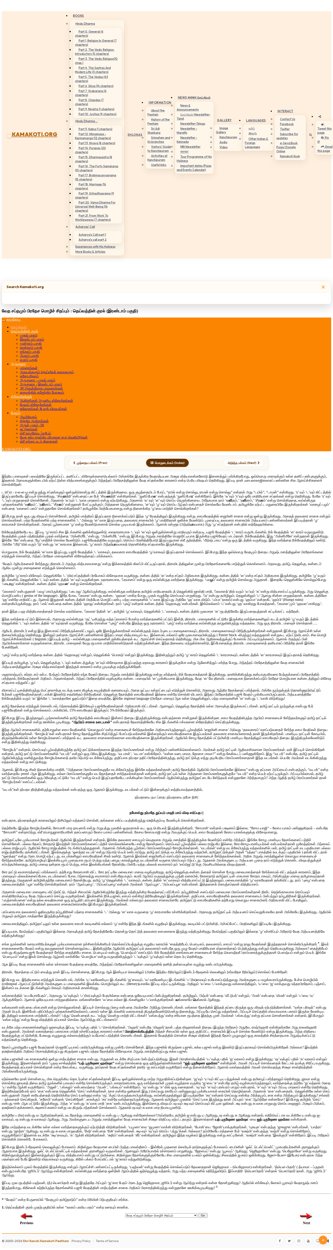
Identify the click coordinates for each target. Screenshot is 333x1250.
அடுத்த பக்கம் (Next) (242, 463)
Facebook (287, 124)
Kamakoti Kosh (290, 156)
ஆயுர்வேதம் (28, 417)
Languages (256, 120)
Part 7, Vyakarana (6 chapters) (90, 93)
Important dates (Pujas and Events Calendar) (194, 168)
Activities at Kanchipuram (157, 158)
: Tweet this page (324, 128)
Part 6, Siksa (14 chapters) (96, 86)
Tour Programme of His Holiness (194, 159)
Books (78, 15)
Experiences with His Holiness (95, 246)
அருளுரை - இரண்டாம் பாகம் (41, 384)
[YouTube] (308, 1241)
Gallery (224, 120)
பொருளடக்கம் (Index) (169, 463)
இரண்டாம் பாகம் (32, 339)
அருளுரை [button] (18, 364)
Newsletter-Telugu (192, 123)
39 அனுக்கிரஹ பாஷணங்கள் (41, 388)
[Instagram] (299, 1241)
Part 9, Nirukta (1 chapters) (96, 109)
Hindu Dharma (85, 23)
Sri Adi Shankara (153, 130)
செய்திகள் (19, 327)
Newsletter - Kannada (187, 139)
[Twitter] (289, 1241)
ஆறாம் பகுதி (29, 356)
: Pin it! (323, 139)
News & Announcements (188, 107)
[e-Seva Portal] (327, 1241)
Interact (285, 111)
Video (224, 147)
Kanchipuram (228, 137)
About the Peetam (156, 112)
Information (160, 102)
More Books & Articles (90, 251)
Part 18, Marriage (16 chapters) (90, 186)
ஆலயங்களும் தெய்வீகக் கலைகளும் (47, 372)
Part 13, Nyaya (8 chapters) (97, 143)
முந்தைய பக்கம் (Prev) (92, 463)
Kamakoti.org (34, 134)
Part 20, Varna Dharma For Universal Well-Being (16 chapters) (95, 206)
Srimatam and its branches (158, 139)
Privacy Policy (81, 1241)
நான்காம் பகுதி (31, 348)
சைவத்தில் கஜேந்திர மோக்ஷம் (42, 392)
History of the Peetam (158, 121)
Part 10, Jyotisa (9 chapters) (97, 114)
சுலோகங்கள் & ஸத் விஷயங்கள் (43, 409)
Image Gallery (222, 130)
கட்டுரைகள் (29, 429)
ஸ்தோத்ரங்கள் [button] (21, 396)
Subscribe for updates (287, 136)
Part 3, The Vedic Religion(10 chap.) (96, 61)
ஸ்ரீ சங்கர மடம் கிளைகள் (39, 441)
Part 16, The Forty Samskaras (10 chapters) (96, 168)
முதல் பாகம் (28, 335)
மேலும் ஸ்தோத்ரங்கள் (36, 405)
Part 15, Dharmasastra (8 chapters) (93, 159)
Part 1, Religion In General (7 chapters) (96, 42)
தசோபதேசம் (29, 376)
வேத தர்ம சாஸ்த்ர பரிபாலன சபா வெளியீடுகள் (54, 437)
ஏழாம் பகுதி (28, 360)
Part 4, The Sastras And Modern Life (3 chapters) (93, 70)
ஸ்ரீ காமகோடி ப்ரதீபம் (35, 433)
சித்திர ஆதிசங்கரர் (34, 421)
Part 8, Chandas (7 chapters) (89, 102)
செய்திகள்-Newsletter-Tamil (193, 116)
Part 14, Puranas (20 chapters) (90, 150)
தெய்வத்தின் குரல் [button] (24, 331)
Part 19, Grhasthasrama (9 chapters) (94, 195)
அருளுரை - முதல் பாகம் (37, 380)
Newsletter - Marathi (187, 130)
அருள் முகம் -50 (32, 425)
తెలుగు (253, 133)
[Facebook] (280, 1241)
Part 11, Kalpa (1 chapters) (95, 129)
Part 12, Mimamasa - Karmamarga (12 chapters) (93, 136)
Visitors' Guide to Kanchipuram (159, 149)
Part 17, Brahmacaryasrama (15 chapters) (95, 177)
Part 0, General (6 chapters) (89, 33)
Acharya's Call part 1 (92, 234)
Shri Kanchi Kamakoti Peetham (46, 1241)
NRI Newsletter (190, 146)
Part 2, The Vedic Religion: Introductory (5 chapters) (94, 52)
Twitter (285, 129)
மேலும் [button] (15, 413)
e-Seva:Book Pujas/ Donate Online (287, 147)
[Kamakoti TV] (318, 1241)
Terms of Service (107, 1241)
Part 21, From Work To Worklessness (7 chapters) (93, 217)
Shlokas (135, 134)
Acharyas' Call (85, 226)
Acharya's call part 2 (92, 239)
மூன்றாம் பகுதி (31, 343)
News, (194, 97)
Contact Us (287, 119)
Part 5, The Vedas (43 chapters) (91, 79)
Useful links (158, 165)
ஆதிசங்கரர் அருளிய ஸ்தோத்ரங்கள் (46, 401)
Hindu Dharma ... (86, 121)
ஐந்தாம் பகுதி (30, 352)
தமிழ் (252, 128)
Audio (223, 142)
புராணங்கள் (29, 368)
